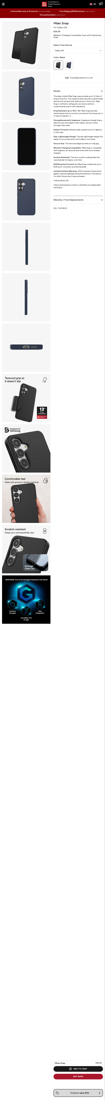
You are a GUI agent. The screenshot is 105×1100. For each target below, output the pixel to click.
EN (94, 4)
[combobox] (93, 4)
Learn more (89, 11)
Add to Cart (80, 1069)
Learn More (60, 15)
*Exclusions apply (44, 11)
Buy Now (78, 1076)
